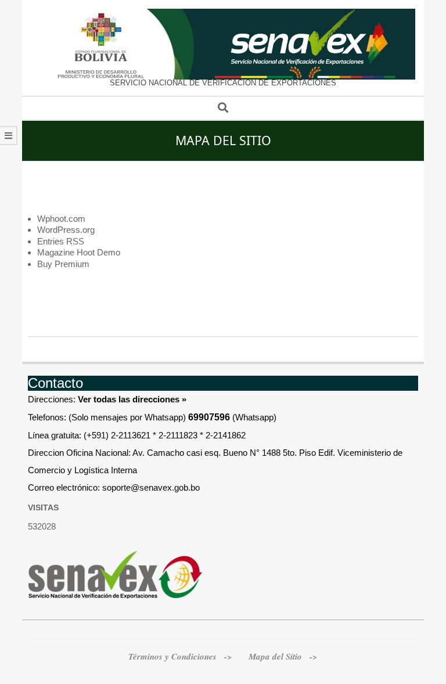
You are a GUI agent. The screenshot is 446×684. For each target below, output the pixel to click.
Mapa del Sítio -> (283, 656)
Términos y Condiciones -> (181, 656)
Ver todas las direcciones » (132, 399)
